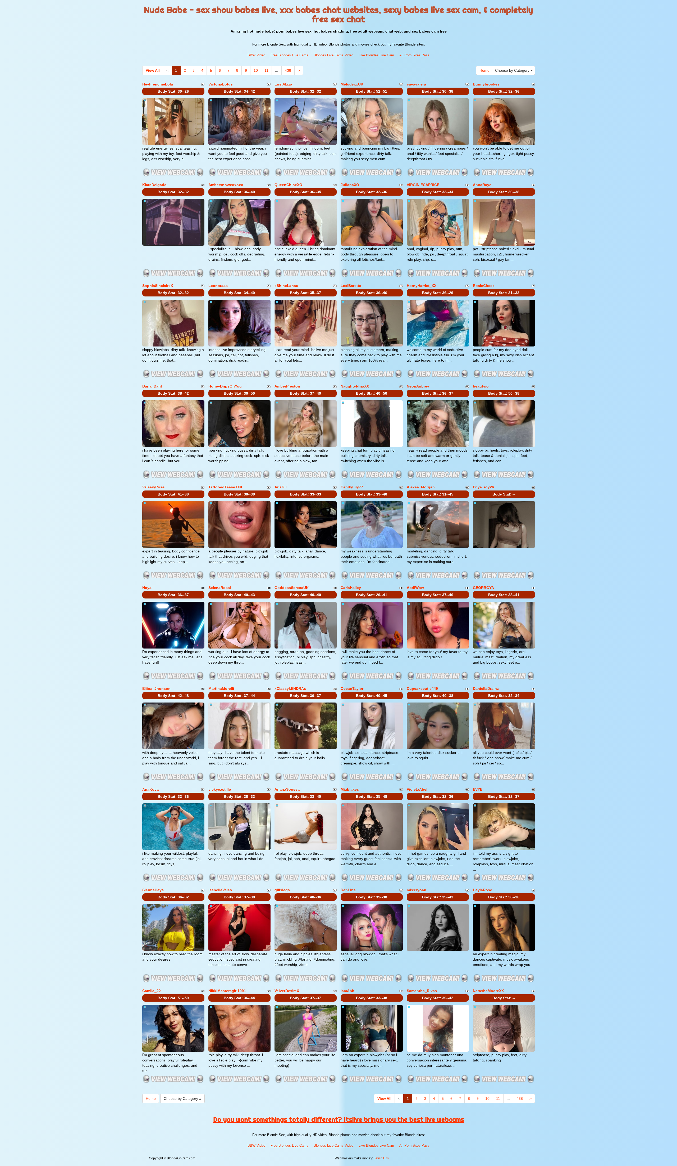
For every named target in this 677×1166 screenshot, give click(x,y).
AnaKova (150, 789)
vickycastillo (219, 789)
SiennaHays (153, 890)
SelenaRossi (219, 588)
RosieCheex (484, 285)
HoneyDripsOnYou (225, 386)
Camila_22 (151, 991)
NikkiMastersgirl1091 (227, 991)
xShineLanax (286, 285)
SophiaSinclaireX (157, 285)
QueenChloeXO (288, 185)
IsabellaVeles (220, 890)
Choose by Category (512, 70)
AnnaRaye (482, 185)
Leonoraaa (218, 285)
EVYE (477, 789)
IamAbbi (348, 991)
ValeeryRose (153, 487)
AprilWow (415, 588)
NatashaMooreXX (488, 991)
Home (484, 70)
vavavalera (416, 84)
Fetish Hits (381, 1158)
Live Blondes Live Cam (376, 55)
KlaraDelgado (154, 185)
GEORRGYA (483, 588)
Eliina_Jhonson (156, 688)
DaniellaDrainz (486, 688)
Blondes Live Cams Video (333, 55)
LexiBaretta (351, 285)
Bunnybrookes (486, 84)
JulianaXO (350, 185)
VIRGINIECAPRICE (423, 185)
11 (266, 70)
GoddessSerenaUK (292, 588)
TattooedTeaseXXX (225, 487)
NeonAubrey (418, 386)
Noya (147, 588)
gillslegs (282, 890)
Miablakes (350, 789)
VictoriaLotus (220, 84)
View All (153, 70)
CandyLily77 (352, 487)
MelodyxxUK (352, 84)
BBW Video (256, 55)
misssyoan (416, 890)
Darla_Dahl (152, 386)
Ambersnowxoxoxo (225, 185)
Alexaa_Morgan (421, 487)
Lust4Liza (283, 84)
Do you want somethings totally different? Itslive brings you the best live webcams (338, 1119)
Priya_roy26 (483, 487)
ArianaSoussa (287, 789)
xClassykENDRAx (290, 688)
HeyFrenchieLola (157, 84)
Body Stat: (173, 91)
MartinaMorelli (221, 688)
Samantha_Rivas (422, 991)
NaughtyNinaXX (355, 386)
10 (256, 70)
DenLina (348, 890)
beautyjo (481, 386)
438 (288, 70)
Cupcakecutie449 (422, 688)
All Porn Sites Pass (414, 55)
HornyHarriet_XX (421, 285)
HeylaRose (482, 890)
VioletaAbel (417, 789)
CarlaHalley (351, 588)
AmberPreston (287, 386)
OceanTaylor (352, 688)
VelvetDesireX (287, 991)
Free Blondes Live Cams (289, 55)
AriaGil (281, 487)
